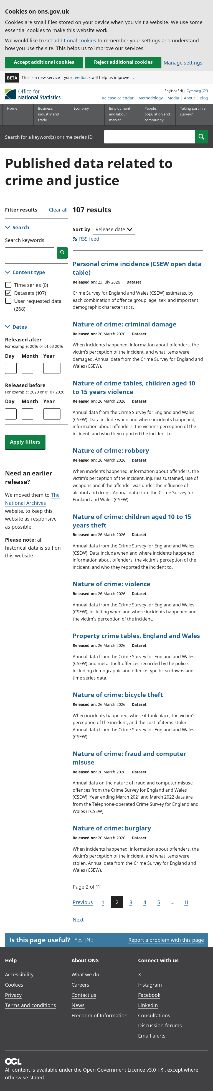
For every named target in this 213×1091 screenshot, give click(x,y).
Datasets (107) (30, 293)
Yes (79, 939)
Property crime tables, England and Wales (136, 635)
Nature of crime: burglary (112, 828)
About (189, 98)
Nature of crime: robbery (111, 450)
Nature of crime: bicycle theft (118, 694)
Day (9, 355)
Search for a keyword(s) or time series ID (49, 137)
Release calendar (118, 98)
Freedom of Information (100, 1015)
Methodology (150, 98)
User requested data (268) (38, 305)
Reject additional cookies (123, 62)
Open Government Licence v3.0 (119, 1069)
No (90, 939)
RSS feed (89, 238)
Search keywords (24, 240)
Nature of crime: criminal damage (124, 324)
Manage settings (183, 62)
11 (186, 902)
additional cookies (75, 40)
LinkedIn (148, 1005)
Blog (204, 98)
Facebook (149, 995)
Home (12, 108)
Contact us (84, 995)
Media (173, 98)
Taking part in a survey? (193, 111)
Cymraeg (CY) (197, 90)
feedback (81, 77)
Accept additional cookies (44, 62)
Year (49, 355)
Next (78, 919)
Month (30, 355)
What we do (85, 974)
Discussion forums (160, 1025)
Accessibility (19, 974)
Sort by (81, 229)
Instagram (150, 984)
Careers (80, 984)
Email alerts (152, 1035)
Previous (83, 902)
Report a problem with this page (166, 939)
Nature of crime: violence (111, 584)
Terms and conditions (30, 1005)
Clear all (58, 209)
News (78, 1005)
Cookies (14, 984)
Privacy (13, 995)
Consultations (154, 1015)
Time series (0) (31, 285)
